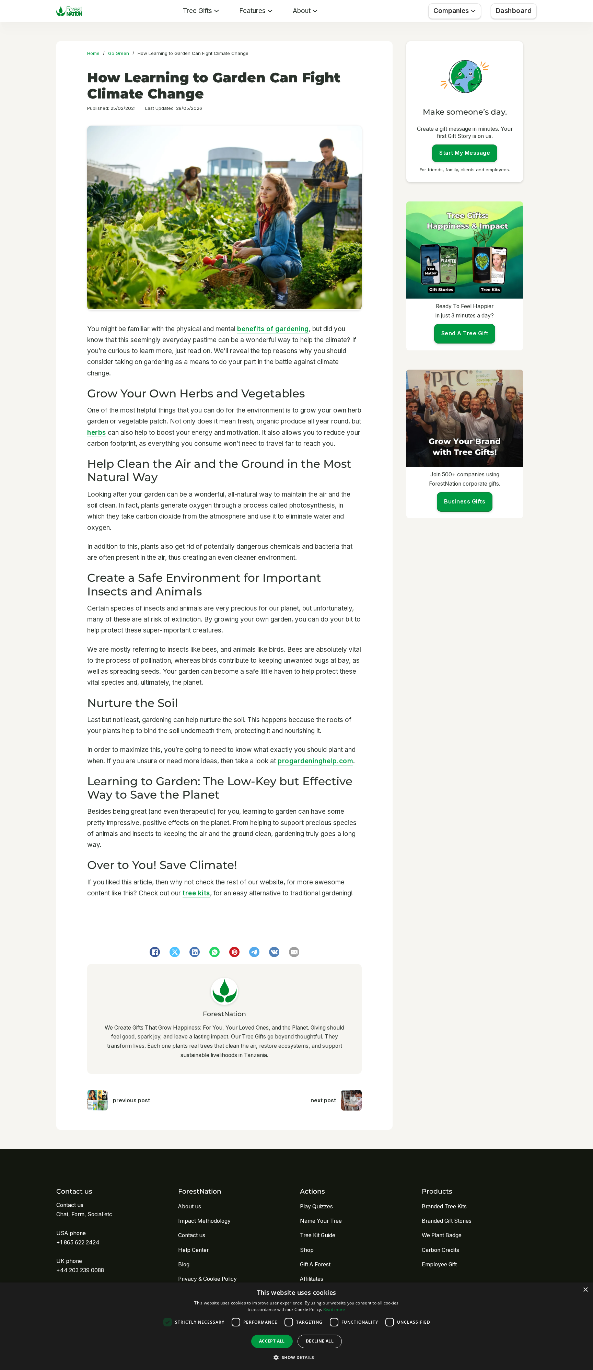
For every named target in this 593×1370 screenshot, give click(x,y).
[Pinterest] (234, 952)
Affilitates (311, 1279)
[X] (175, 952)
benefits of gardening (273, 329)
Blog (183, 1264)
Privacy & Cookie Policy (207, 1279)
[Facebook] (155, 952)
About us (189, 1206)
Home (93, 53)
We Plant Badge (442, 1235)
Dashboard (514, 11)
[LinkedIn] (194, 952)
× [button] (585, 1289)
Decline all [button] (320, 1341)
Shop (307, 1250)
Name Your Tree (321, 1221)
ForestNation (224, 1014)
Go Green (118, 53)
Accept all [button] (272, 1341)
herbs (96, 433)
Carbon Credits (440, 1250)
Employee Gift (439, 1264)
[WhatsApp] (214, 952)
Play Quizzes (316, 1206)
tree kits (196, 893)
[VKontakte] (274, 952)
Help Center (193, 1250)
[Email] (294, 952)
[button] (296, 1357)
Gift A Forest (315, 1264)
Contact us (191, 1235)
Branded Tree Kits (444, 1206)
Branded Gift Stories (447, 1221)
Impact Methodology (204, 1221)
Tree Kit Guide (317, 1235)
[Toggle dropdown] (216, 11)
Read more (334, 1309)
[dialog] (296, 1326)
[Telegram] (254, 952)
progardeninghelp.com (315, 761)
